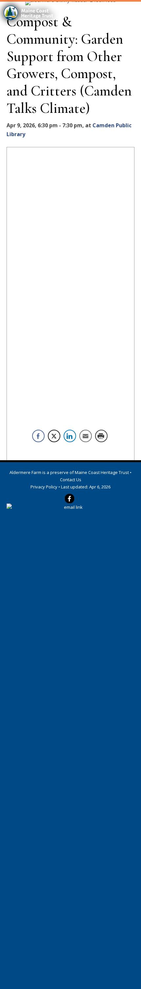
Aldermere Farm (25, 472)
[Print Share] (101, 436)
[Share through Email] (85, 436)
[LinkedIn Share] (70, 436)
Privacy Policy (43, 487)
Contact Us (70, 480)
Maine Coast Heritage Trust (102, 472)
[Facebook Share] (38, 436)
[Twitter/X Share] (54, 436)
